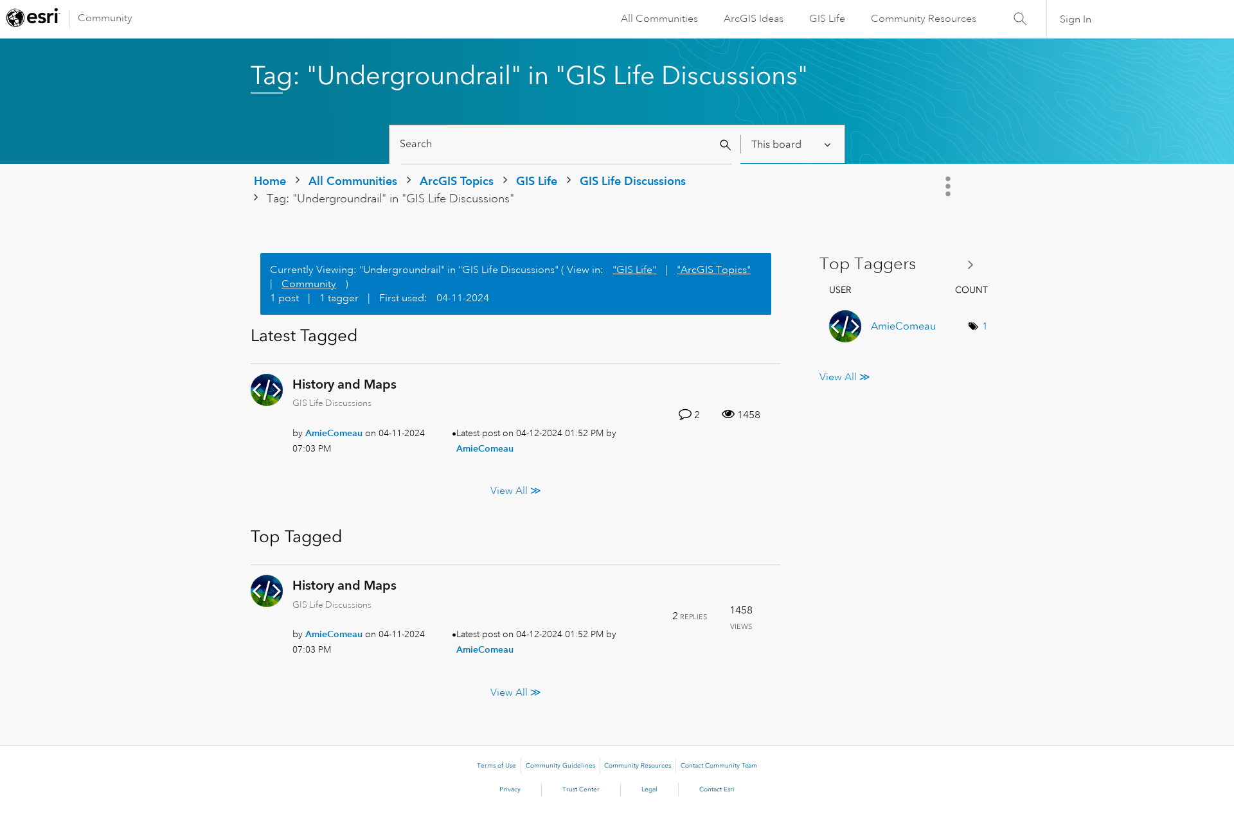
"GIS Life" (634, 269)
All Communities (659, 18)
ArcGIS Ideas (753, 18)
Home (270, 181)
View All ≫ (515, 490)
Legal (649, 789)
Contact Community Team (719, 766)
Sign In (1075, 19)
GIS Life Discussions (633, 181)
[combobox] (566, 144)
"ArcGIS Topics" (714, 269)
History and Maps (344, 384)
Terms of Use (496, 766)
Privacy (510, 789)
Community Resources (923, 18)
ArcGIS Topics (457, 181)
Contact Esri (717, 789)
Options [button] (949, 186)
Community (105, 18)
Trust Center (581, 789)
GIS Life (827, 18)
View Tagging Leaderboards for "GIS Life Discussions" (901, 264)
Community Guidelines (560, 766)
